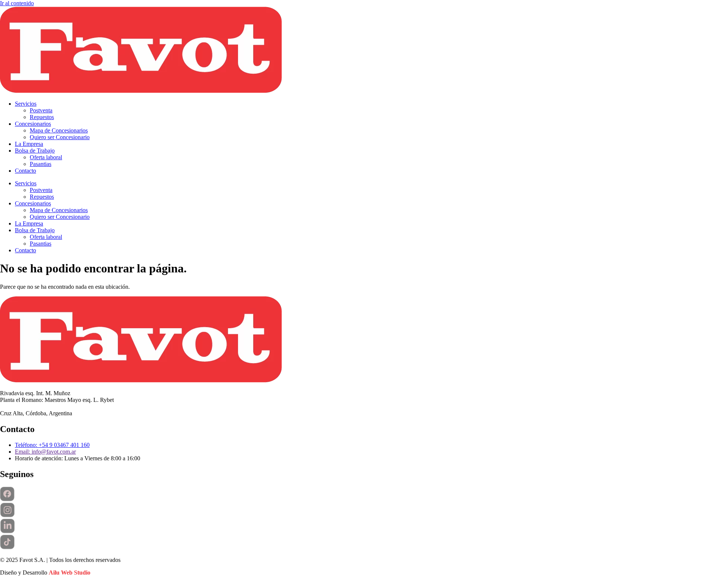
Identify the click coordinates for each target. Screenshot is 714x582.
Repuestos (42, 117)
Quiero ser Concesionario (60, 137)
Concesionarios (33, 124)
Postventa (41, 110)
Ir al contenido (17, 3)
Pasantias (40, 164)
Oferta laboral (46, 157)
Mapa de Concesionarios (59, 130)
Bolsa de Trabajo (35, 150)
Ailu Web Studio (69, 572)
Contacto (25, 170)
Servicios (25, 103)
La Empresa (29, 144)
